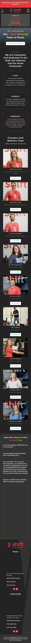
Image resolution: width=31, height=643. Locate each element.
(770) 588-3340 (11, 624)
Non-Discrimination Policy (16, 638)
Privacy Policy (6, 638)
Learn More (15, 178)
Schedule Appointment (15, 43)
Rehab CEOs (14, 637)
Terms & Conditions (17, 640)
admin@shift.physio (16, 24)
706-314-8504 (16, 21)
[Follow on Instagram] (17, 589)
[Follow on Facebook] (14, 589)
